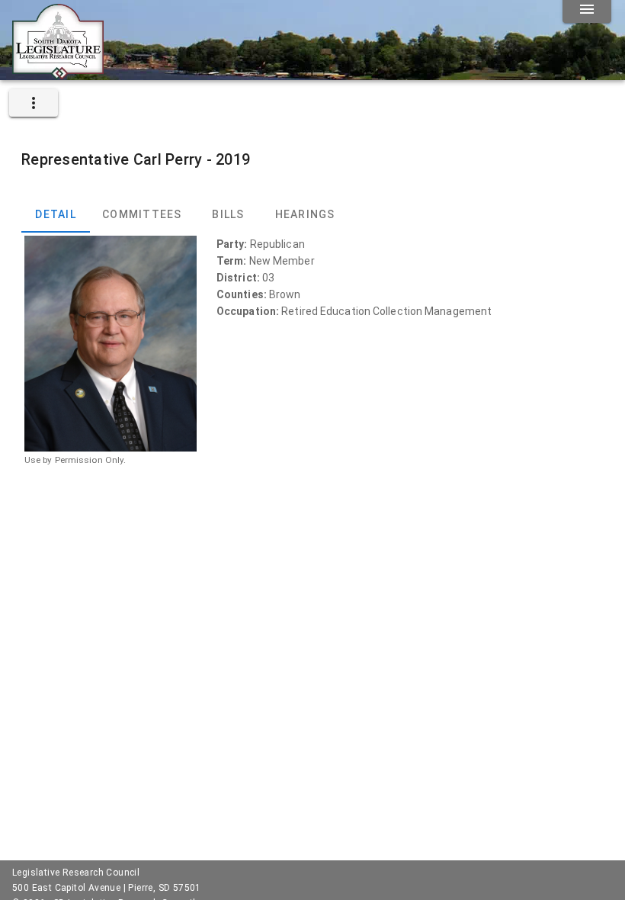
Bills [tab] (228, 214)
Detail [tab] (55, 214)
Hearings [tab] (305, 214)
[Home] (58, 74)
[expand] (33, 103)
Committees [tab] (142, 214)
